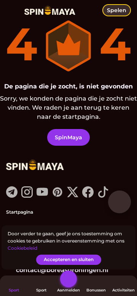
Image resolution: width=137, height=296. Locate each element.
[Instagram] (27, 195)
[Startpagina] (46, 10)
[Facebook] (88, 195)
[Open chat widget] (119, 202)
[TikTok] (103, 195)
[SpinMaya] (34, 165)
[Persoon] (68, 279)
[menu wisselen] (12, 12)
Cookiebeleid (22, 248)
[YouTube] (42, 195)
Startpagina (19, 212)
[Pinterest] (57, 195)
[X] (72, 195)
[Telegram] (12, 195)
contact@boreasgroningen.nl (62, 270)
